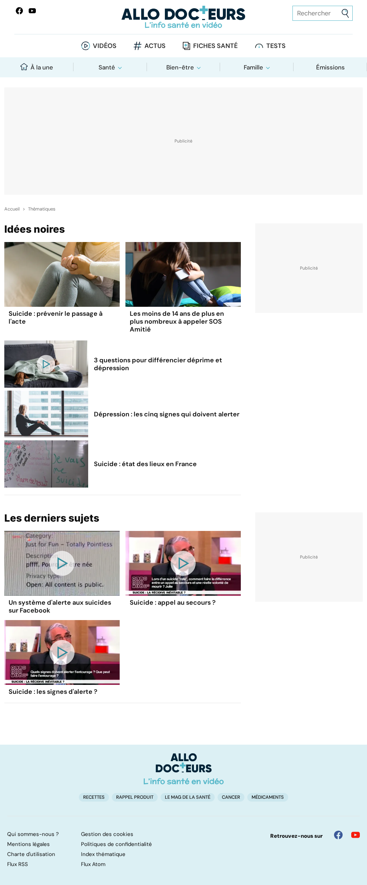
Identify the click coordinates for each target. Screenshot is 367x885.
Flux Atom (93, 864)
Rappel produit (134, 797)
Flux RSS (17, 864)
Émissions (330, 67)
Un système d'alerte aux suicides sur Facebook (60, 606)
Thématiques (42, 209)
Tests (276, 46)
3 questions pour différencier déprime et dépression (158, 364)
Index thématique (103, 854)
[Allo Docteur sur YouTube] (355, 835)
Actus (155, 46)
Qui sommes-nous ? (33, 834)
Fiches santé (215, 46)
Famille (253, 67)
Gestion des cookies (107, 834)
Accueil (12, 209)
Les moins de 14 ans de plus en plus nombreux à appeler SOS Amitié (177, 321)
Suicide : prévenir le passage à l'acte (56, 317)
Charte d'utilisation (31, 854)
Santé (107, 67)
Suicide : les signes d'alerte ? (53, 691)
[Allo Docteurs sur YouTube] (32, 10)
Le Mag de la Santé (187, 797)
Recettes (94, 797)
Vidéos (104, 46)
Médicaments (268, 797)
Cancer (231, 797)
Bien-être (180, 67)
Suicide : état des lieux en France (145, 464)
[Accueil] (184, 768)
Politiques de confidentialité (116, 844)
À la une (41, 67)
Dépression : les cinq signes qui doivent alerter (166, 414)
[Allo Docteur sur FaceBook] (19, 10)
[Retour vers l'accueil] (183, 17)
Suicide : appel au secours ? (173, 602)
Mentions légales (28, 844)
